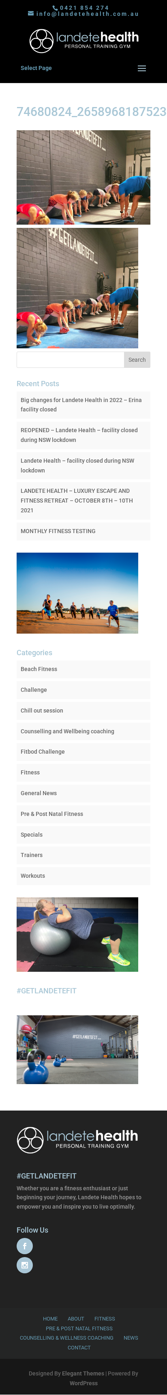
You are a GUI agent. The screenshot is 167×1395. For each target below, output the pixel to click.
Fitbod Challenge (43, 751)
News (131, 1338)
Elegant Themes (83, 1373)
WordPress (84, 1383)
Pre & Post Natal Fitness (52, 814)
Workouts (33, 875)
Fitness (30, 772)
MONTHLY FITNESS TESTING (58, 531)
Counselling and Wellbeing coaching (67, 731)
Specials (32, 834)
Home (50, 1319)
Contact (79, 1348)
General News (39, 793)
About (76, 1319)
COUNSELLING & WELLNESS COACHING (66, 1338)
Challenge (34, 690)
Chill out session (42, 710)
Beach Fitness (39, 669)
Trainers (32, 855)
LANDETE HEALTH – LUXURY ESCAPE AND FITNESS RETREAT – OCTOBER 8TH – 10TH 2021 (77, 501)
